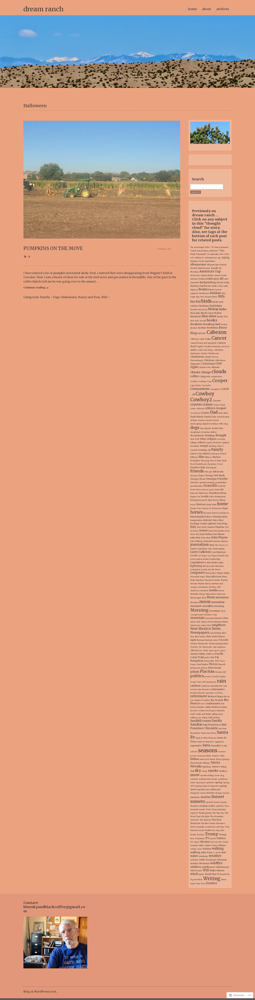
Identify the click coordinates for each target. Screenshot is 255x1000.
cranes (208, 404)
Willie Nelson (217, 870)
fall (209, 450)
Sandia (217, 721)
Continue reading (34, 287)
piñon (194, 672)
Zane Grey (200, 883)
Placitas (207, 671)
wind (194, 874)
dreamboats (197, 435)
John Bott (195, 537)
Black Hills (195, 313)
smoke (213, 771)
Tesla (208, 809)
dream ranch (43, 9)
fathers (207, 453)
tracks (201, 830)
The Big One (218, 813)
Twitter (221, 838)
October (194, 647)
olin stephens (219, 647)
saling (204, 717)
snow (194, 775)
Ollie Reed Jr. (196, 650)
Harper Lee (195, 496)
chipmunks (195, 364)
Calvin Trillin (205, 339)
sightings (206, 767)
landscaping (218, 549)
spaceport (201, 782)
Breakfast (196, 324)
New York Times (215, 636)
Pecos (213, 664)
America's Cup (210, 271)
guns (211, 490)
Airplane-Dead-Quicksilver (202, 261)
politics (197, 676)
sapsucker (196, 745)
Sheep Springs (223, 759)
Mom (211, 597)
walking (218, 848)
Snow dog (219, 775)
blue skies (209, 316)
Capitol (200, 346)
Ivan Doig (222, 523)
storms (210, 792)
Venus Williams (219, 845)
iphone (212, 523)
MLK (204, 598)
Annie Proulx (220, 275)
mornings (214, 610)
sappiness (219, 742)
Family (45, 297)
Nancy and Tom (89, 297)
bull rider (201, 333)
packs (207, 657)
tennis (202, 809)
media (213, 590)
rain (221, 681)
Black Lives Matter (211, 313)
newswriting (216, 633)
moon (205, 601)
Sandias (196, 724)
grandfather (221, 482)
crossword (195, 413)
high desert (213, 500)
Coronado (206, 385)
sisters (216, 766)
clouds (219, 371)
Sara (206, 745)
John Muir (206, 538)
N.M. (199, 622)
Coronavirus (199, 389)
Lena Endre (211, 562)
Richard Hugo (215, 696)
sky (198, 770)
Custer (205, 412)
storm (203, 793)
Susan (216, 802)
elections (217, 442)
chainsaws (195, 353)
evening (202, 449)
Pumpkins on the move (53, 248)
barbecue (205, 285)
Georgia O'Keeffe (217, 478)
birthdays (216, 305)
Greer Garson (202, 490)
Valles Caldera (205, 845)
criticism (200, 408)
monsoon (222, 597)
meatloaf (204, 590)
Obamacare (203, 643)
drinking (210, 435)
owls (208, 653)
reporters (210, 693)
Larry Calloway (200, 552)
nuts (215, 640)
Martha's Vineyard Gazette (208, 580)
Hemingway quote (198, 500)
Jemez (203, 530)
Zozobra (211, 883)
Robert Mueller (197, 707)
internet (207, 520)
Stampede (194, 793)
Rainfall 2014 (217, 686)
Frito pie (208, 472)
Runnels (221, 711)
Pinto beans (214, 667)
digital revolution (210, 424)
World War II (212, 874)
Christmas (208, 363)
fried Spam (211, 467)
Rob (222, 704)
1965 (221, 254)
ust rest (214, 842)
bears (211, 289)
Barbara (194, 285)
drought (220, 435)
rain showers (204, 689)
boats (220, 316)
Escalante (194, 446)
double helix (217, 428)
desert (209, 420)
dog (226, 424)
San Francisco (212, 724)
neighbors (219, 625)
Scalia (224, 746)
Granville (210, 485)
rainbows (205, 686)
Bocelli (203, 321)
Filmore (208, 457)
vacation (194, 845)
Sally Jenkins (214, 717)
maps (202, 577)
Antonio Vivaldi (197, 279)
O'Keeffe (223, 639)
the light (205, 816)
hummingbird (198, 516)
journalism (199, 545)
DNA (221, 424)
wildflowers (208, 867)
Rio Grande (217, 700)
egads (209, 442)
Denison (202, 420)
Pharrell (221, 664)
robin (208, 707)
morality (207, 606)
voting (193, 849)
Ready (193, 693)
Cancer (219, 338)
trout (193, 834)
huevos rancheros (220, 513)
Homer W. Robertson (212, 508)
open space (214, 650)
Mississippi (195, 598)
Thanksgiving (205, 813)
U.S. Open (194, 842)
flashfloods (201, 464)
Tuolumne (199, 838)
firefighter (195, 461)
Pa (213, 654)
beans (203, 289)
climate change (200, 372)
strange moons (222, 793)
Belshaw (215, 293)
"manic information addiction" (204, 251)
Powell (214, 676)
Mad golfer (210, 573)
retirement (198, 696)
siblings (206, 763)
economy (221, 439)
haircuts (194, 493)
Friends (197, 471)
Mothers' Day (210, 615)
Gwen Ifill (219, 490)
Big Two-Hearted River (207, 297)
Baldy (226, 282)
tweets (213, 838)
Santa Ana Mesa (208, 733)
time (222, 827)
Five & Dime (215, 461)
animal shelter (207, 275)
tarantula (194, 809)
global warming (207, 482)
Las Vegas (202, 556)
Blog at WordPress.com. (40, 991)
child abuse (220, 360)
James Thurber (215, 527)
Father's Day (196, 454)
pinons (204, 668)
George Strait (198, 478)
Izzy (193, 527)
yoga (192, 883)
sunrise (206, 797)
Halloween (68, 297)
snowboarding (207, 775)
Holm (214, 504)
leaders (206, 559)
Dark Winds (196, 416)
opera (223, 650)
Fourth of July (197, 467)
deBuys (193, 420)
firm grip (205, 461)
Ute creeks (223, 842)
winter (201, 874)
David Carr (210, 416)
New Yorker (200, 637)
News (216, 629)
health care (207, 496)
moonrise (218, 602)
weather (215, 856)
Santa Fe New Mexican (205, 738)
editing (193, 442)
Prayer (193, 682)
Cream (222, 405)
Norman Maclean (205, 640)
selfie (222, 756)
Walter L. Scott (213, 852)
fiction (223, 454)
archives (222, 9)
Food (220, 464)
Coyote (217, 400)
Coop (209, 381)
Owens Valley (197, 653)
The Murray (205, 820)
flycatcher (212, 464)
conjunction (216, 376)
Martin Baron (204, 584)
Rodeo (215, 707)
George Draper (197, 475)
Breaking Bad (211, 324)
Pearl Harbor (203, 664)
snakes (223, 770)
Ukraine (205, 841)
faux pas (215, 454)
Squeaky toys (203, 789)
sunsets (197, 801)
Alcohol (193, 268)
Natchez (218, 622)
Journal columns (220, 541)
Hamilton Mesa (217, 492)
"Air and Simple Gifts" (200, 247)
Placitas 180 (220, 672)
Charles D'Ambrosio (210, 353)
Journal (208, 541)
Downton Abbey (208, 432)
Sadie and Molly (203, 714)
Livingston (195, 569)
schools (194, 752)
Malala (220, 573)
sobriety (194, 779)
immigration (220, 516)
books (212, 320)
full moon (218, 471)
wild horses (222, 867)
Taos (226, 806)
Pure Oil (201, 682)
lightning (196, 565)
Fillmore (194, 457)
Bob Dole (194, 321)
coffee (194, 376)
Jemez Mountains (216, 531)
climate (215, 367)
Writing (211, 878)
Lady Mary (202, 549)
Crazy (216, 405)
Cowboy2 (201, 400)
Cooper (220, 380)
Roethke (223, 707)
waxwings (203, 856)
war (223, 852)
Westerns (204, 863)
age (219, 258)
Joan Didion (206, 534)
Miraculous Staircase (216, 594)
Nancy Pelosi (208, 622)
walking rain (198, 852)
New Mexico (200, 629)
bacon (220, 282)
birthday (204, 305)
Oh (200, 647)
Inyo (215, 520)
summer (195, 797)
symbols (220, 806)
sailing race (195, 717)
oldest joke (207, 647)
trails (208, 830)
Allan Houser (204, 268)
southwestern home (208, 779)
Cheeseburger (196, 360)
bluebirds (195, 316)
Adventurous (211, 258)
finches (217, 457)
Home (192, 9)
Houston (207, 513)
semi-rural (204, 759)
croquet (221, 408)
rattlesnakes (217, 689)
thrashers (220, 823)
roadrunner (213, 703)
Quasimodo (211, 682)
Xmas (223, 879)
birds (206, 301)
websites (194, 860)
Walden (207, 848)
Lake (210, 549)
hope (225, 508)
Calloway (194, 339)
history (201, 504)
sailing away (217, 714)
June (211, 544)
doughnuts (195, 432)
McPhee (213, 587)
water (194, 856)
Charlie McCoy (211, 357)
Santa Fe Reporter (205, 742)
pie (198, 668)
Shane (212, 759)
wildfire (216, 863)
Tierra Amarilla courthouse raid (205, 827)
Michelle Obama (197, 594)
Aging (226, 257)
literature (219, 566)
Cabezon (217, 332)
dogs (194, 427)
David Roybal (223, 417)
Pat (212, 657)
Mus (225, 618)
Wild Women (196, 871)
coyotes (196, 404)
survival (209, 802)
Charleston (197, 356)
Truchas (200, 835)
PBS (217, 661)
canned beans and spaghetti (203, 343)
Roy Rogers (211, 711)
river (203, 704)
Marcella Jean (213, 576)
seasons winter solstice (208, 756)
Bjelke (223, 309)
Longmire (197, 573)
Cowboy (205, 394)
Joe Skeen (218, 534)
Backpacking (207, 282)
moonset (196, 606)
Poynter (222, 676)
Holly (208, 504)
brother (202, 327)
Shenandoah (196, 763)
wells (202, 859)
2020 (226, 254)
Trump (211, 834)
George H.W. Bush (215, 475)
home (222, 503)
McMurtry (203, 587)
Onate (205, 650)
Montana (194, 602)
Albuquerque (198, 264)
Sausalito (216, 745)
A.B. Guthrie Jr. (197, 258)
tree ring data (218, 830)
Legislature (197, 562)
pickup (193, 668)
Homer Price (196, 508)
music (193, 622)
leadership (215, 559)
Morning (199, 610)
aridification (212, 278)
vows (199, 849)
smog (204, 771)
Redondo (201, 693)
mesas (221, 590)
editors (202, 442)
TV (207, 838)
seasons (207, 750)
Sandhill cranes (200, 720)
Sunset (217, 796)
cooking (202, 381)
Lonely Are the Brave (210, 569)
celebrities (218, 350)
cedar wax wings (205, 350)
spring (218, 782)
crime (193, 408)
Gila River (194, 482)
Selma (194, 759)
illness (209, 517)
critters (210, 408)
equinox (225, 442)
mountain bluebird (214, 618)
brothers (212, 327)
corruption (215, 389)
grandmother (196, 486)
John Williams (196, 541)
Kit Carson (220, 545)
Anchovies (195, 275)
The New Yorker (208, 823)
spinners (210, 782)
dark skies (223, 413)
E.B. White (200, 438)
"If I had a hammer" (220, 247)
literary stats (209, 566)
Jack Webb (202, 527)
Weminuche (211, 860)
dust (192, 439)
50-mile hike (213, 254)
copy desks (195, 385)
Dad (214, 412)
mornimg (219, 606)
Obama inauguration (218, 643)
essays (204, 445)
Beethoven (204, 293)
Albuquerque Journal (216, 265)
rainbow (195, 685)
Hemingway (220, 496)
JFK (197, 534)
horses (196, 512)
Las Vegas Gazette (216, 556)
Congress (204, 376)
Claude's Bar (205, 367)
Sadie (192, 714)
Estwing (212, 446)
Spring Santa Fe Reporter (207, 786)
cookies (194, 381)
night (193, 639)
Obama (193, 643)
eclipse (211, 438)
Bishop (213, 309)
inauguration (196, 520)
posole (208, 676)
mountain (197, 618)
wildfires (195, 866)
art (222, 278)
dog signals (205, 428)
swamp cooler (207, 805)
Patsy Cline (209, 661)
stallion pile (215, 789)
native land (206, 625)
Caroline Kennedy (212, 346)
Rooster (194, 711)
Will (104, 297)
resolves (219, 693)
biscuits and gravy (198, 309)
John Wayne (219, 537)
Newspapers (199, 632)
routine (201, 711)
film (201, 456)
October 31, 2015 (164, 249)
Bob (226, 316)
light (221, 563)
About (206, 9)
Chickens (209, 360)
